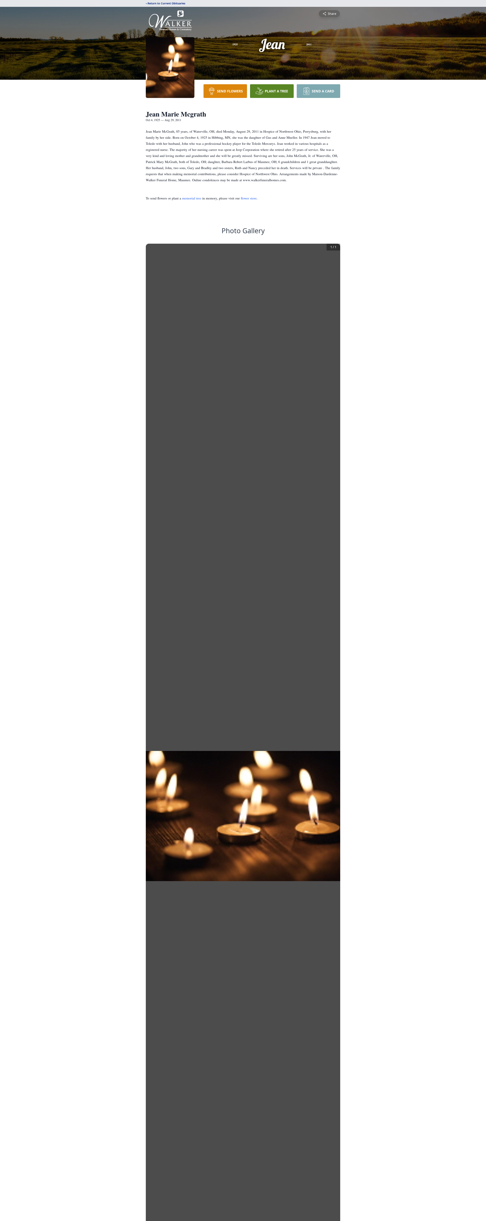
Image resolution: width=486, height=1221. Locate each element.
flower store (249, 198)
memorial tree (191, 198)
